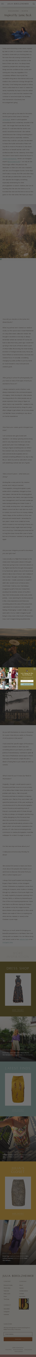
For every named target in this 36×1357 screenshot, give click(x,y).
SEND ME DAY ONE (27, 684)
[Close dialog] (35, 669)
